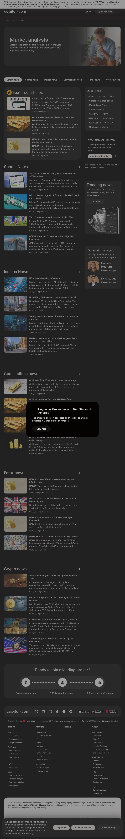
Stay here (41, 429)
